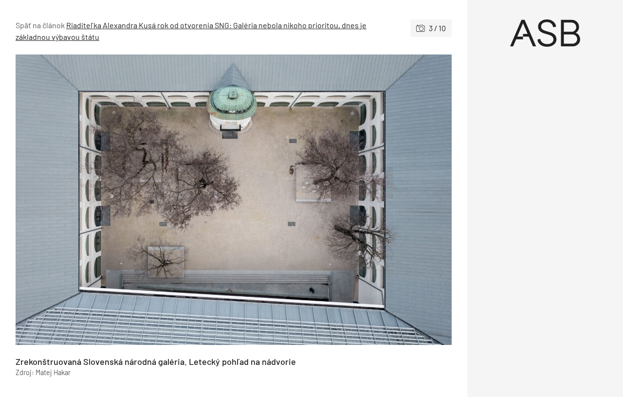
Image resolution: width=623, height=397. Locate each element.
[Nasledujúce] (343, 199)
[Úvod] (545, 33)
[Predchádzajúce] (125, 199)
